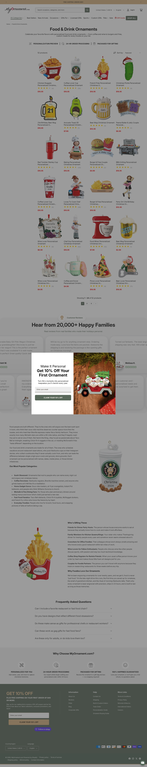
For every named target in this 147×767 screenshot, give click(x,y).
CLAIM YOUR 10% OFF (53, 398)
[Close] (112, 355)
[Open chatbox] (142, 762)
